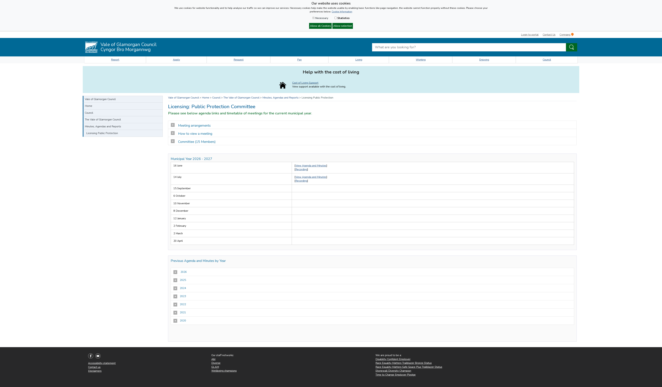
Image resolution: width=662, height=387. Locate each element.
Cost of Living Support (305, 83)
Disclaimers (95, 371)
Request (239, 59)
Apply (176, 59)
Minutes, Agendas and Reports (103, 126)
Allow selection (342, 26)
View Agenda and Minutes (310, 165)
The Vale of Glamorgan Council (103, 119)
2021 (183, 312)
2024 (183, 288)
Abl (213, 359)
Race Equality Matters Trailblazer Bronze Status (403, 363)
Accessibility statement (102, 363)
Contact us (94, 367)
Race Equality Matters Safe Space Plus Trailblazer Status (408, 367)
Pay (299, 59)
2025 (183, 280)
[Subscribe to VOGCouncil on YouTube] (98, 355)
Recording (301, 169)
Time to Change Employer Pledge (395, 374)
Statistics (343, 18)
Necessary (321, 18)
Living (358, 59)
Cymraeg (565, 34)
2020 (183, 320)
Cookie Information (342, 11)
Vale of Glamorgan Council (100, 99)
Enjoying (484, 59)
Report (115, 59)
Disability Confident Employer (392, 359)
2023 (183, 296)
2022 (183, 304)
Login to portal (530, 34)
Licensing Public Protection (102, 133)
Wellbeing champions (224, 371)
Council (547, 59)
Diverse (215, 363)
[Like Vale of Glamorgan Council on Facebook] (90, 355)
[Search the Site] (571, 47)
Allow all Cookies (320, 26)
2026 (183, 272)
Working (421, 59)
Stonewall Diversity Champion (393, 371)
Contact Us (549, 34)
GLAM (215, 367)
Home (88, 106)
